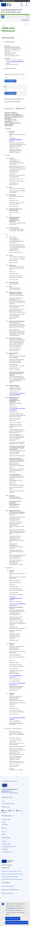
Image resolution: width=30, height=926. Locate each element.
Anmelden (21, 5)
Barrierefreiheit (5, 824)
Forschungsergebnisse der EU (9, 846)
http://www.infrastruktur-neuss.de (17, 604)
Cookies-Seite (9, 908)
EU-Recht (4, 841)
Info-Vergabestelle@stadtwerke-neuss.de (15, 139)
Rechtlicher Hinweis (6, 819)
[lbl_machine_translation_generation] (23, 99)
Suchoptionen (25, 20)
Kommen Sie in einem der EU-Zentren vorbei (12, 879)
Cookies (3, 822)
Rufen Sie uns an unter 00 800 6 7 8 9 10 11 (12, 871)
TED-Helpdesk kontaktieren (8, 803)
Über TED (4, 831)
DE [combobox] (6, 77)
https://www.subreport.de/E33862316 (17, 394)
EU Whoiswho (5, 849)
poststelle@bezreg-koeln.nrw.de (15, 676)
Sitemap (4, 834)
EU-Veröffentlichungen (7, 851)
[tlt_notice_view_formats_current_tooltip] (24, 108)
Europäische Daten (6, 844)
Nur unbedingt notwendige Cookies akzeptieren (17, 922)
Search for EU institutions (7, 886)
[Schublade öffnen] (3, 25)
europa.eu (9, 865)
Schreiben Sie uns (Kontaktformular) (10, 876)
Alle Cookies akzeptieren (12, 918)
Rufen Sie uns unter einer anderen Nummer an (12, 874)
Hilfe (3, 801)
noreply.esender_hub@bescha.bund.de (17, 718)
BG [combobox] (6, 89)
